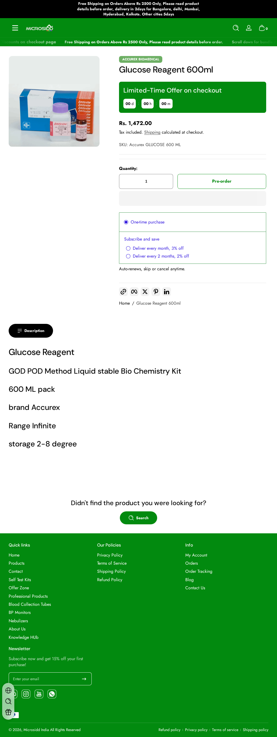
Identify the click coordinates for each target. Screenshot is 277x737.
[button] (235, 28)
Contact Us (195, 588)
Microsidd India (36, 729)
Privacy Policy (110, 555)
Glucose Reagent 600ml (158, 303)
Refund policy (169, 729)
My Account (196, 555)
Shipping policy (255, 729)
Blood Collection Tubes (30, 604)
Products (16, 563)
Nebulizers (18, 621)
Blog (189, 580)
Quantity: (128, 169)
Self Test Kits (20, 580)
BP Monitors (20, 613)
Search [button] (142, 518)
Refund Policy (109, 580)
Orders (191, 563)
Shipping (152, 132)
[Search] (236, 28)
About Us (17, 629)
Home (124, 303)
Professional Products (28, 596)
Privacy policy (196, 729)
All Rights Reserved (65, 729)
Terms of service (225, 729)
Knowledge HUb (23, 637)
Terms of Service (112, 563)
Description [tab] (34, 330)
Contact (16, 571)
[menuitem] (50, 555)
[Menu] (15, 27)
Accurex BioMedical (140, 59)
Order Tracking (198, 571)
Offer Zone (19, 588)
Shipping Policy (111, 571)
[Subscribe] (84, 678)
